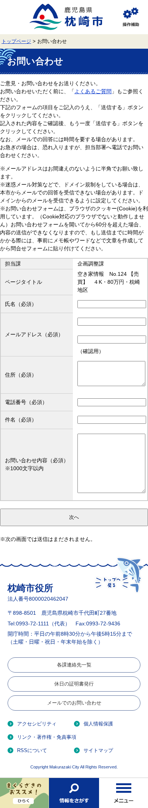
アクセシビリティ (37, 724)
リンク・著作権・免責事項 (46, 737)
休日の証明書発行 (74, 684)
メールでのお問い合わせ (74, 703)
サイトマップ (98, 750)
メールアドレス (34, 334)
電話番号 (26, 402)
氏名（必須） (21, 304)
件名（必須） (21, 420)
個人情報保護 (98, 724)
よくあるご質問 (93, 91)
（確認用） (90, 351)
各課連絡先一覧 (74, 665)
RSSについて (32, 750)
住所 (21, 375)
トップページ (16, 41)
